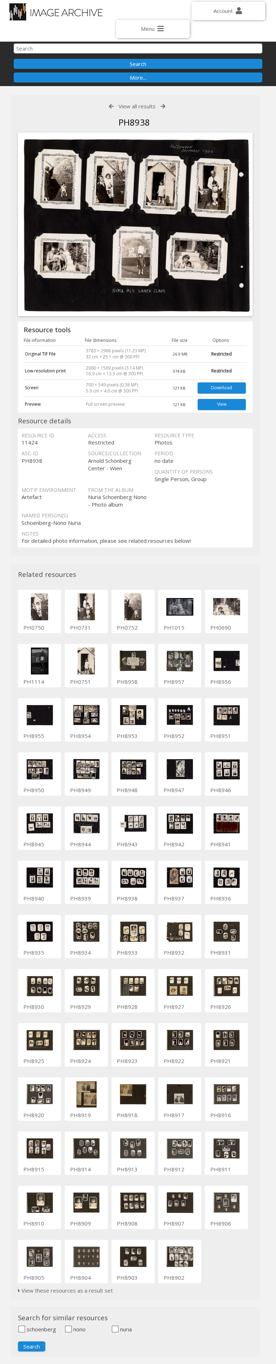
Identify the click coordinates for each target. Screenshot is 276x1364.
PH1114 (33, 681)
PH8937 (174, 898)
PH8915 (33, 1169)
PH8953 (127, 735)
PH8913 (127, 1169)
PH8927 (174, 1006)
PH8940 (33, 898)
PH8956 (220, 681)
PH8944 (80, 844)
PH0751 (80, 681)
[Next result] (163, 106)
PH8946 (220, 790)
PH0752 (127, 627)
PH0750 (33, 627)
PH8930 (33, 1006)
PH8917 (174, 1115)
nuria (125, 1329)
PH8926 (220, 1006)
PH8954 (80, 735)
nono (79, 1329)
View (221, 404)
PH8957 (174, 681)
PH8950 (33, 790)
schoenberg (40, 1329)
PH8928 (127, 1006)
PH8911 (220, 1169)
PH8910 (33, 1223)
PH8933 (127, 952)
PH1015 (174, 627)
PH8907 (174, 1223)
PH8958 (127, 681)
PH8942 (174, 844)
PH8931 (220, 952)
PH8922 (174, 1060)
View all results (137, 106)
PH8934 (80, 952)
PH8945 (33, 844)
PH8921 (220, 1060)
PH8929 (80, 1006)
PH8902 (174, 1277)
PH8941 (220, 844)
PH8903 (127, 1277)
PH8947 (174, 790)
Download (221, 388)
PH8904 (80, 1277)
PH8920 (33, 1115)
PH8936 (220, 898)
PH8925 (33, 1060)
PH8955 (33, 735)
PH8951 (220, 735)
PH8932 (174, 952)
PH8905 (33, 1277)
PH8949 (80, 790)
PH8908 (127, 1223)
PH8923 (127, 1060)
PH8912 (174, 1169)
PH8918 (127, 1115)
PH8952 (174, 735)
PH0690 (220, 627)
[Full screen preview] (135, 225)
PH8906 (220, 1223)
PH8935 (33, 952)
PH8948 (127, 790)
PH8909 (80, 1223)
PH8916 (220, 1115)
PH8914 (80, 1169)
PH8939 (80, 898)
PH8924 (80, 1060)
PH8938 (127, 898)
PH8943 (127, 844)
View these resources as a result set (66, 1290)
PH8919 (80, 1115)
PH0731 (80, 627)
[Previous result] (111, 106)
